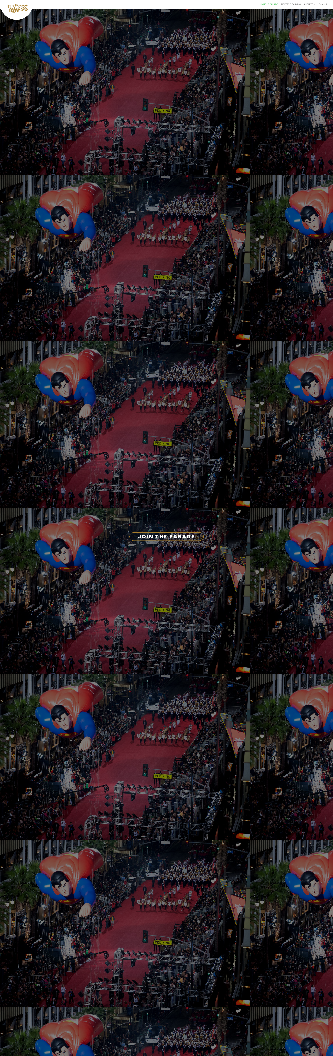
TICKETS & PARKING (291, 4)
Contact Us (324, 4)
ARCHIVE (308, 4)
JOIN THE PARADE (269, 4)
